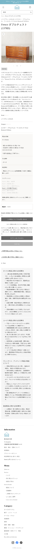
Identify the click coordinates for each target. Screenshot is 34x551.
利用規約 (6, 450)
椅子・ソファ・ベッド (10, 512)
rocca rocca (18, 547)
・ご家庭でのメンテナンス (12, 493)
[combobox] (17, 12)
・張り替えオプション (11, 478)
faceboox (17, 542)
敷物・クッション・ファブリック (13, 527)
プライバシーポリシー (10, 453)
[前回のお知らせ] (3, 2)
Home (2, 16)
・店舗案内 (8, 490)
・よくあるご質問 (10, 496)
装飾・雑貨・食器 (9, 524)
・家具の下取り (9, 481)
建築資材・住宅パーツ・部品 (12, 531)
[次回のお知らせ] (31, 2)
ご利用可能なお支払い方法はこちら (11, 251)
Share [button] (4, 263)
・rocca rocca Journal (11, 499)
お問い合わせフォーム (14, 459)
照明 (5, 521)
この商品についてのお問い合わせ (17, 219)
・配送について (9, 487)
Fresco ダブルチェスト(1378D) (13, 16)
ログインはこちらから (17, 238)
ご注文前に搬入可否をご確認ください (12, 257)
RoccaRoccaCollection (10, 537)
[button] (3, 7)
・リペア (7, 475)
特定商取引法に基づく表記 (12, 456)
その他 (6, 534)
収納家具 (6, 518)
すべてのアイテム (9, 509)
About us (6, 469)
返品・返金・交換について (12, 447)
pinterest (21, 542)
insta (13, 542)
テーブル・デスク (9, 515)
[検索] (31, 12)
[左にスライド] (13, 66)
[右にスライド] (20, 66)
